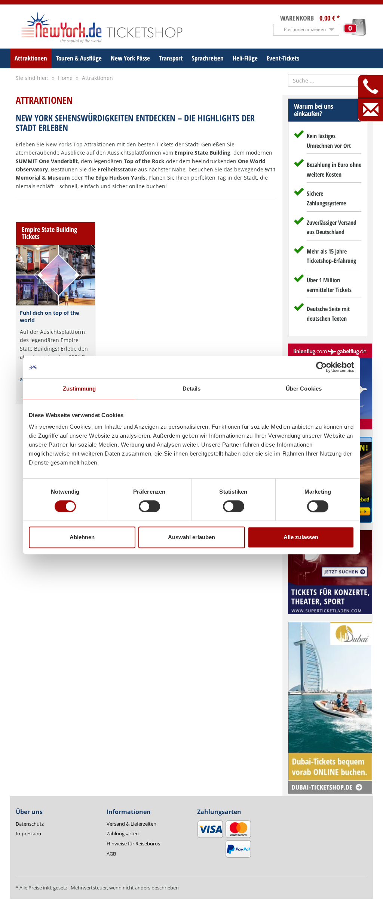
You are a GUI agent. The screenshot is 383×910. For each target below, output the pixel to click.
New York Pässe (130, 58)
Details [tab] (192, 388)
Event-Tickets (283, 58)
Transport (171, 58)
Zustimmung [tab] (79, 388)
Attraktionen (31, 58)
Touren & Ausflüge (79, 58)
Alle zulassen (301, 537)
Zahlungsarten (123, 833)
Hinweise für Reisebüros (133, 843)
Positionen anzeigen (305, 29)
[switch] (149, 506)
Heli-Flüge (245, 58)
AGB (111, 853)
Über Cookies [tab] (304, 388)
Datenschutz (30, 823)
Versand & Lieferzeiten (131, 823)
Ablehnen (82, 537)
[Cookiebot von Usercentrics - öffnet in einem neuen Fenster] (321, 367)
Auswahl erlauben (191, 537)
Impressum (28, 833)
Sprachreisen (208, 58)
